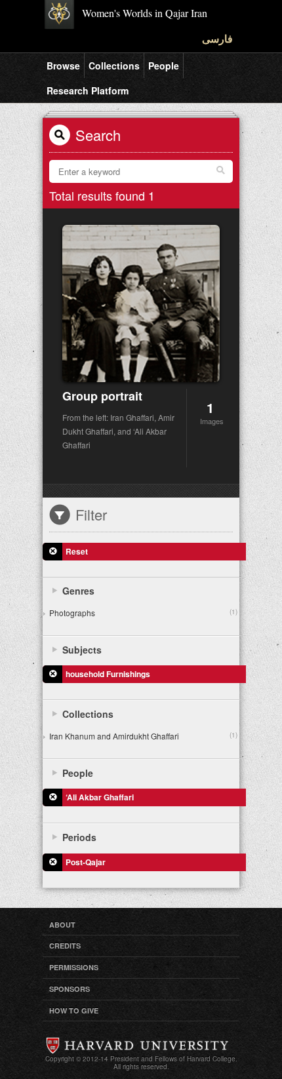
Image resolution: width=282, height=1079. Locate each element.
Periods (79, 837)
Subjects (82, 649)
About (62, 925)
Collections (114, 65)
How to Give (73, 1010)
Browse (63, 65)
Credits (65, 946)
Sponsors (69, 989)
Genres (78, 590)
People (163, 65)
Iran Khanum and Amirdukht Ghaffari (143, 735)
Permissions (73, 967)
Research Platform (88, 90)
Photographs (143, 612)
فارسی (217, 38)
